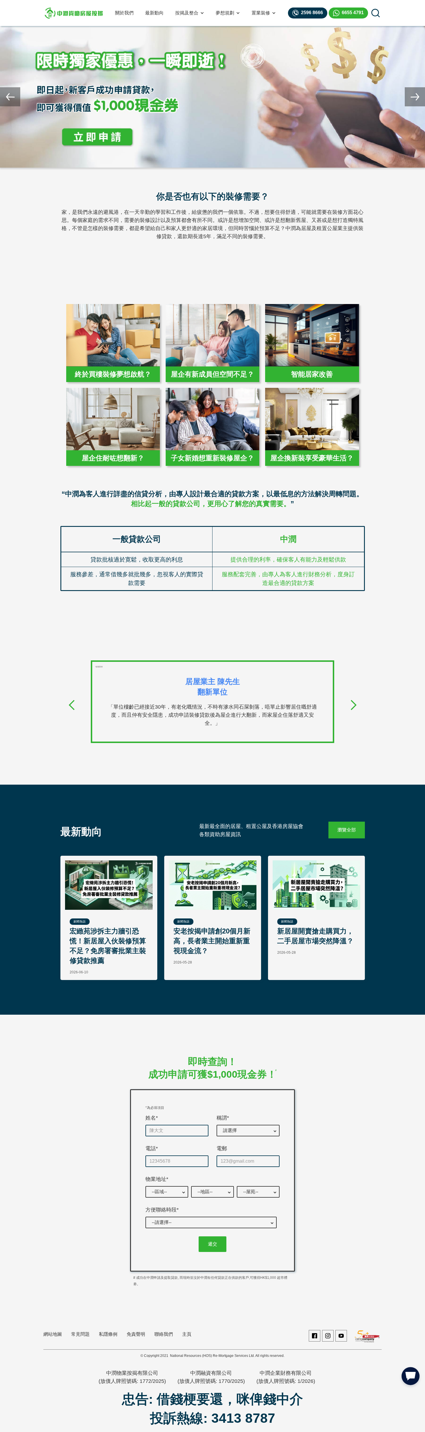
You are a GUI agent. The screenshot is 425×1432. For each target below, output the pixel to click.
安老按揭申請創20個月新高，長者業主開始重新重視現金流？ (211, 941)
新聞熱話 (79, 921)
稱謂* (223, 1118)
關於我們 (124, 12)
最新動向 (154, 12)
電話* (151, 1148)
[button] (189, 13)
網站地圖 (52, 1334)
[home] (74, 13)
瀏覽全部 (346, 829)
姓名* (151, 1118)
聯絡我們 (163, 1334)
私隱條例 (108, 1334)
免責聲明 (136, 1334)
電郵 (222, 1148)
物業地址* (156, 1179)
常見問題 (80, 1334)
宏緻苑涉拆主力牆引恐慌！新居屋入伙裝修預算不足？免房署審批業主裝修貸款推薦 (108, 945)
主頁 (186, 1334)
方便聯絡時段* (162, 1210)
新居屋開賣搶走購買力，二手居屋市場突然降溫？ (315, 936)
